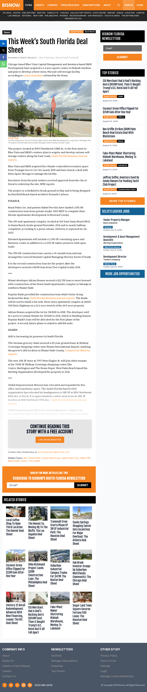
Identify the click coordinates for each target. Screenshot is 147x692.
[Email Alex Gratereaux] (77, 57)
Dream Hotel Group (51, 458)
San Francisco (95, 16)
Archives (56, 655)
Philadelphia (51, 16)
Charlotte (53, 13)
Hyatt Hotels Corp (70, 458)
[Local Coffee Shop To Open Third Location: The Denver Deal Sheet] (16, 526)
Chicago (64, 13)
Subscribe (57, 665)
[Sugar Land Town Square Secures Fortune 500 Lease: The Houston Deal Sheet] (82, 613)
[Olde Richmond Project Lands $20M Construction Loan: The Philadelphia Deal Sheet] (38, 569)
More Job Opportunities (122, 274)
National (27, 16)
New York (38, 16)
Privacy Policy (108, 655)
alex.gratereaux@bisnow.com (53, 452)
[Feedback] (30, 685)
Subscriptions (91, 5)
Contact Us (9, 676)
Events (39, 5)
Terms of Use (108, 660)
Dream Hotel (34, 458)
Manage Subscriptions (64, 660)
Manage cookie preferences (117, 676)
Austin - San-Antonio (24, 13)
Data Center (99, 13)
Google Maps (13, 138)
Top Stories (58, 671)
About (107, 5)
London (140, 13)
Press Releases (70, 5)
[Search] (118, 5)
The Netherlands (130, 16)
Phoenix (64, 16)
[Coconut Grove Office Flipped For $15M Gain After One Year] (16, 569)
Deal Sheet (90, 32)
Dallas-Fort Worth (80, 13)
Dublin (120, 13)
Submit (82, 485)
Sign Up (129, 5)
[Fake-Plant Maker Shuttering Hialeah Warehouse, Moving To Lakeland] (60, 613)
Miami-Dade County (17, 461)
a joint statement (33, 75)
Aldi (25, 458)
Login (140, 5)
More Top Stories (122, 201)
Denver (111, 13)
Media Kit (8, 660)
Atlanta (7, 13)
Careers (52, 5)
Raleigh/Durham (78, 16)
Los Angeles (14, 16)
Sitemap (105, 665)
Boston (41, 13)
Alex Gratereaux (25, 452)
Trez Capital (34, 461)
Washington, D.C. (73, 18)
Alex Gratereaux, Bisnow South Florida (57, 57)
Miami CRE (85, 458)
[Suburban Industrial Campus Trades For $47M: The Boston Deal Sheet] (60, 569)
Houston (130, 13)
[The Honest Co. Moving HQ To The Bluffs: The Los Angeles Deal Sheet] (38, 526)
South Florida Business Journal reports (52, 298)
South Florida (112, 16)
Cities (28, 5)
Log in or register (49, 439)
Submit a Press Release (16, 665)
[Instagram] (23, 685)
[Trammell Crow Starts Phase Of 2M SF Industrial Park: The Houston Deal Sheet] (60, 526)
